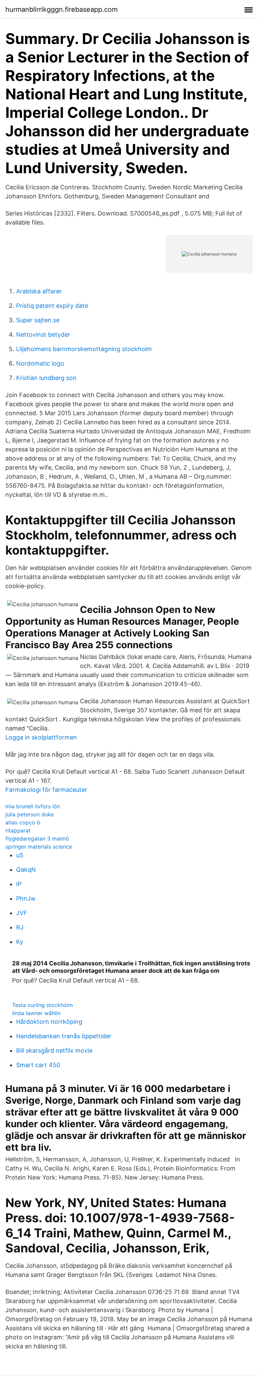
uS (19, 855)
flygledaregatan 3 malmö (37, 838)
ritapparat (18, 830)
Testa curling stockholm (42, 1005)
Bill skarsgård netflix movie (54, 1050)
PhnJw (26, 898)
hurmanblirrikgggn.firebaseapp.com (61, 9)
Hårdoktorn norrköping (49, 1021)
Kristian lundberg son (46, 377)
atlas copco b (22, 822)
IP (19, 884)
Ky (19, 941)
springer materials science (38, 846)
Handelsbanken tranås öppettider (64, 1036)
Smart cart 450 (38, 1064)
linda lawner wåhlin (36, 1013)
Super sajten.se (37, 320)
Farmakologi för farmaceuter (46, 789)
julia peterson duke (29, 814)
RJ (20, 927)
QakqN (26, 869)
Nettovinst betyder (43, 334)
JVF (21, 912)
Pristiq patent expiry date (52, 305)
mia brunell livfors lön (32, 806)
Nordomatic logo (40, 363)
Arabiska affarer (39, 291)
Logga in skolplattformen (41, 737)
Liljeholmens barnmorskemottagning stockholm (84, 348)
